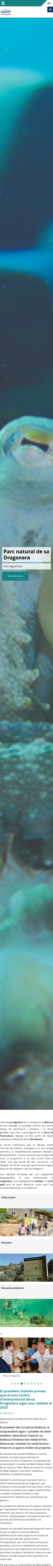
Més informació (15, 576)
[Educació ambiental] (26, 1313)
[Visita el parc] (26, 1222)
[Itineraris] (26, 1267)
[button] (12, 1384)
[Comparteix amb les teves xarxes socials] (50, 9)
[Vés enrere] (1, 1334)
